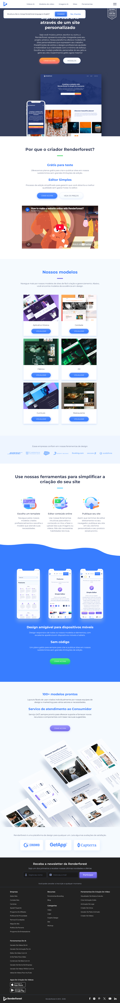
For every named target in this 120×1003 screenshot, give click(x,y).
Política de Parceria (17, 927)
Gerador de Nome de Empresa (21, 965)
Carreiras (13, 904)
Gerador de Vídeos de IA (18, 945)
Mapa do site (14, 924)
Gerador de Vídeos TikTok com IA (22, 969)
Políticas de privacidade (18, 916)
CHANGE (61, 14)
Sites (75, 4)
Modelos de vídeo (46, 4)
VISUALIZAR (41, 331)
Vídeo (49, 910)
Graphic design (52, 918)
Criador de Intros (87, 908)
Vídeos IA (30, 4)
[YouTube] (110, 998)
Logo (49, 914)
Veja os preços (71, 196)
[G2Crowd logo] (112, 14)
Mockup (50, 925)
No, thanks (75, 14)
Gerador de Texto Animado (90, 912)
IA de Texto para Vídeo (18, 957)
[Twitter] (104, 998)
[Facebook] (89, 998)
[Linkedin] (115, 998)
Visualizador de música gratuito (92, 896)
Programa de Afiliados (18, 912)
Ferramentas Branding (55, 896)
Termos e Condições (17, 920)
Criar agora (60, 661)
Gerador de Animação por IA (20, 949)
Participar (88, 875)
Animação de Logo (87, 904)
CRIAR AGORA (49, 61)
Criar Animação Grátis (88, 900)
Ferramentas (87, 4)
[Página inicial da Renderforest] (5, 4)
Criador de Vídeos (87, 916)
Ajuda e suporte (15, 908)
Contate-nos (14, 900)
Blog (49, 900)
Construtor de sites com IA (20, 961)
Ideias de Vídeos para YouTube (21, 973)
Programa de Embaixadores (20, 931)
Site (48, 922)
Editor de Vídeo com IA (18, 953)
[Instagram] (94, 998)
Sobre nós (13, 896)
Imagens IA (63, 4)
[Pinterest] (99, 998)
